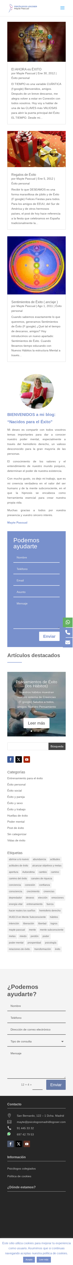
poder (46, 936)
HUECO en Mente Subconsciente (27, 917)
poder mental (16, 942)
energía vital (16, 904)
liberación (28, 923)
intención (14, 923)
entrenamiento (35, 904)
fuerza (50, 904)
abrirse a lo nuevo (19, 859)
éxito (57, 949)
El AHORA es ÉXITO (26, 69)
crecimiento (33, 891)
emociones (58, 897)
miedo (23, 936)
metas (12, 936)
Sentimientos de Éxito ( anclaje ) (34, 302)
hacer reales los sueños (22, 910)
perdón (35, 936)
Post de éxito (15, 827)
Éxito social (14, 790)
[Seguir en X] (18, 759)
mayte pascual (17, 929)
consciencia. (16, 891)
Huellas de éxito (17, 815)
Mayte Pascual (25, 73)
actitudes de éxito (18, 865)
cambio (43, 872)
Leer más (36, 723)
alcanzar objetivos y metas (46, 865)
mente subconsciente (51, 929)
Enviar (49, 636)
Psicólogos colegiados (21, 1168)
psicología (50, 942)
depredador (15, 897)
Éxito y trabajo (16, 809)
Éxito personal (20, 78)
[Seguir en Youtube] (27, 759)
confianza (44, 885)
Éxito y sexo (15, 803)
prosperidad (34, 942)
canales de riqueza (41, 878)
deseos (30, 897)
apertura (13, 872)
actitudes (55, 859)
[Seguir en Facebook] (10, 759)
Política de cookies (19, 1176)
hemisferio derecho (50, 910)
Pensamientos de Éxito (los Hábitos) (36, 684)
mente (32, 929)
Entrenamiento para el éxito (25, 778)
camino (55, 872)
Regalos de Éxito (23, 174)
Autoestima (28, 872)
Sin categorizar (17, 834)
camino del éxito (18, 878)
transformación (42, 949)
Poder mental (16, 821)
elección (42, 897)
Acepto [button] (29, 1259)
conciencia (15, 885)
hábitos (54, 917)
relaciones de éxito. (19, 949)
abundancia (39, 859)
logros (53, 923)
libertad (42, 923)
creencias (49, 891)
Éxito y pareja (16, 796)
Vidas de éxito (16, 840)
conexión (30, 885)
